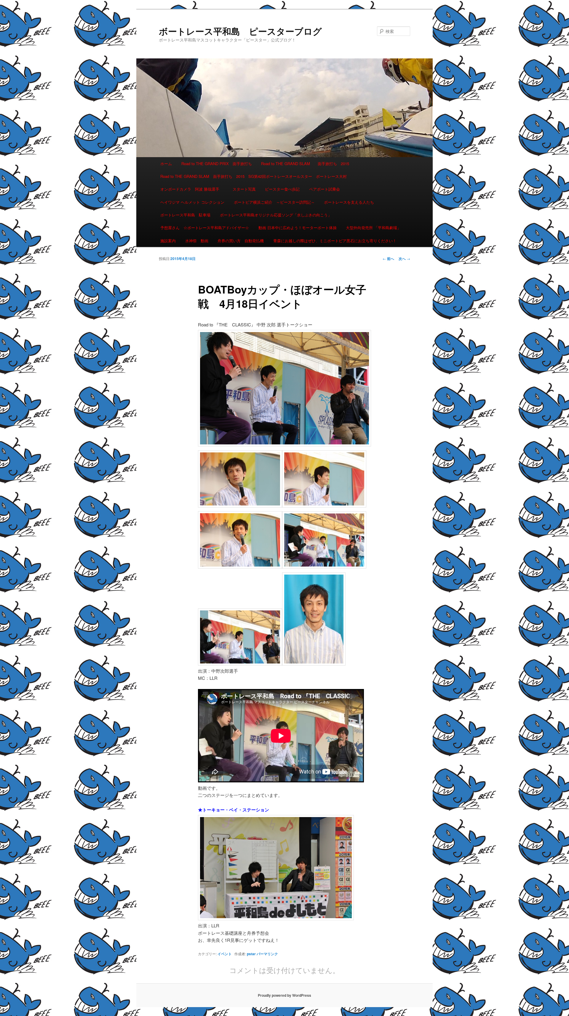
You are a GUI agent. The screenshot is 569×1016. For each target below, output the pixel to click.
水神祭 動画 (196, 240)
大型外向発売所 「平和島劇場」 (373, 227)
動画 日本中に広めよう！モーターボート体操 (297, 227)
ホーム (166, 163)
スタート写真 (244, 189)
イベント (225, 953)
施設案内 (168, 240)
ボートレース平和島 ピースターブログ (240, 31)
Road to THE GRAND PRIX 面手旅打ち (216, 163)
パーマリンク (267, 953)
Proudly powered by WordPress (284, 995)
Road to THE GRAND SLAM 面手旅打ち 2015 (305, 163)
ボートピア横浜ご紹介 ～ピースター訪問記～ (274, 202)
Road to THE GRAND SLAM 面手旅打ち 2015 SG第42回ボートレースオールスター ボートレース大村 (253, 176)
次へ (404, 258)
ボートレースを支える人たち (349, 202)
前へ (388, 258)
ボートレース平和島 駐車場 (185, 215)
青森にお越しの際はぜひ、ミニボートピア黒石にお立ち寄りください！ (335, 240)
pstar (251, 953)
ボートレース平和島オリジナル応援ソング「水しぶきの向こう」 (276, 215)
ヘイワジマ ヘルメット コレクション (192, 202)
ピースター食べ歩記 (282, 189)
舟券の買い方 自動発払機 (241, 240)
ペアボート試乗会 (324, 189)
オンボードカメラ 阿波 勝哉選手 (191, 189)
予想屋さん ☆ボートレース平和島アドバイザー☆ (204, 227)
